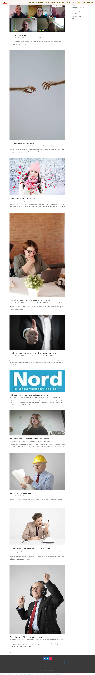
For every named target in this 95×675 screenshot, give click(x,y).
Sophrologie (39, 2)
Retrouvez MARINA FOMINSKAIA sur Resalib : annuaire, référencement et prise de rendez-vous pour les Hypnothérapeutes (30, 674)
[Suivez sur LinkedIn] (47, 658)
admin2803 (14, 38)
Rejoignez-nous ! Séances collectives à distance (31, 438)
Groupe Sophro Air (18, 35)
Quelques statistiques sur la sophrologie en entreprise (34, 353)
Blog (78, 2)
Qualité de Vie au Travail (37, 302)
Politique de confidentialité (70, 660)
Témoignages (86, 2)
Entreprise (28, 302)
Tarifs (74, 2)
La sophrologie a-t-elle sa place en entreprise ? (30, 300)
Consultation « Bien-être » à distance (26, 637)
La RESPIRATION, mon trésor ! (23, 198)
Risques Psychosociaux (52, 302)
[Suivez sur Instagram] (50, 658)
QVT (45, 302)
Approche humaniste (36, 551)
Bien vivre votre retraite (20, 493)
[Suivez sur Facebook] (44, 658)
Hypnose (31, 2)
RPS (59, 302)
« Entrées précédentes (15, 652)
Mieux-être (42, 38)
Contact (68, 2)
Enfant (53, 2)
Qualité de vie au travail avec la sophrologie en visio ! (33, 548)
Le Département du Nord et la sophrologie (29, 395)
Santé (32, 201)
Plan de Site (67, 663)
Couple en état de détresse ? (22, 143)
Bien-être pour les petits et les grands (39, 146)
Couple (47, 2)
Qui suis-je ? (60, 2)
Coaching (51, 146)
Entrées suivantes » (60, 652)
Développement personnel (32, 38)
